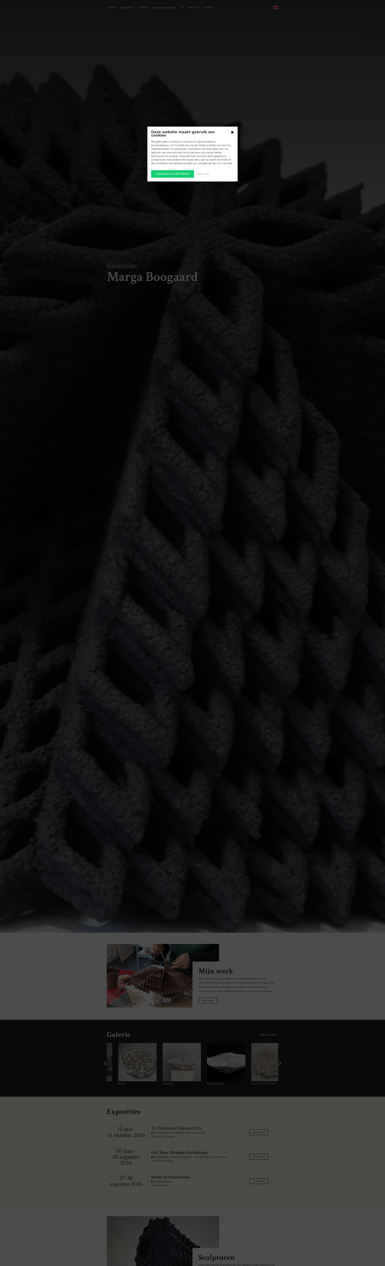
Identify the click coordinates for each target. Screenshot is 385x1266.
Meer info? (203, 173)
